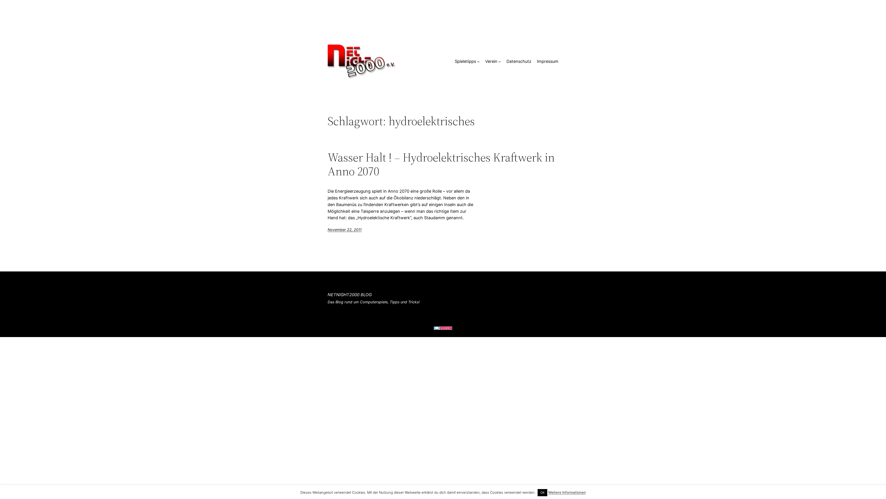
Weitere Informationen (567, 492)
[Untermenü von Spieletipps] (478, 61)
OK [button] (542, 492)
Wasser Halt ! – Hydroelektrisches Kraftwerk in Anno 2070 (441, 164)
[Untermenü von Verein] (499, 61)
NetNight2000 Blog (350, 294)
